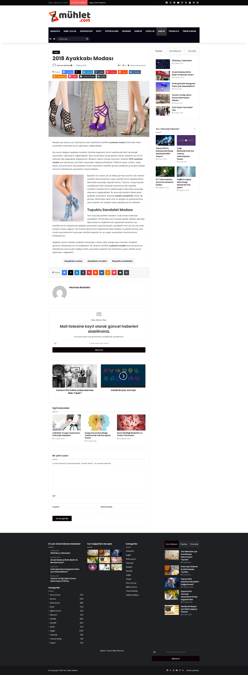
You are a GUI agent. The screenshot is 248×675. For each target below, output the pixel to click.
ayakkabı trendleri (98, 261)
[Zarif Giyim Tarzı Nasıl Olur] (163, 111)
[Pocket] (114, 272)
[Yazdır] (126, 272)
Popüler (158, 51)
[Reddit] (95, 272)
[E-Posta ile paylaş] (120, 272)
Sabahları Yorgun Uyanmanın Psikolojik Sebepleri (66, 434)
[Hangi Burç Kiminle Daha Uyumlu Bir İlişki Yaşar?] (92, 567)
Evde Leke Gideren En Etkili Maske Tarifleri (189, 569)
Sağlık (161, 31)
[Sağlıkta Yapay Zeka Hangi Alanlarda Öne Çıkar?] (186, 171)
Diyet (99, 31)
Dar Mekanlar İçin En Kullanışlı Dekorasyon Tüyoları (189, 555)
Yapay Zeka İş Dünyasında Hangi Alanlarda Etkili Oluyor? (164, 152)
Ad (54, 496)
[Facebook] (64, 272)
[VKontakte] (101, 272)
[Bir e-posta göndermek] (71, 65)
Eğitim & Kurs (111, 31)
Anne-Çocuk (70, 31)
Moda (52, 627)
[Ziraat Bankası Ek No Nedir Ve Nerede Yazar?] (163, 75)
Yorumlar (192, 51)
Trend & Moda (189, 31)
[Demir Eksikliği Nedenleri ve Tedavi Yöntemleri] (131, 422)
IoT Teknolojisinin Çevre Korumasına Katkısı (164, 182)
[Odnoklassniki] (107, 272)
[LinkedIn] (76, 272)
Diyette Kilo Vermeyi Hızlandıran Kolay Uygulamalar (189, 595)
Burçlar (53, 599)
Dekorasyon (86, 31)
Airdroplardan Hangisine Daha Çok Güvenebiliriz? (183, 85)
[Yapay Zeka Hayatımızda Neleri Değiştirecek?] (116, 553)
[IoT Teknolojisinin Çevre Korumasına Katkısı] (165, 171)
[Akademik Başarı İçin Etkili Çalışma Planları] (104, 560)
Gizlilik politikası (132, 595)
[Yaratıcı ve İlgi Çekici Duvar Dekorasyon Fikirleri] (163, 98)
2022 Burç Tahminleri (182, 60)
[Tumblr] (83, 272)
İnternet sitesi (106, 507)
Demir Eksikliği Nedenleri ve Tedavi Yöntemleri (129, 434)
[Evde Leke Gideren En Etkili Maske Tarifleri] (104, 553)
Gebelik (138, 31)
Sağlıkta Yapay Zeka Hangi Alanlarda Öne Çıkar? (184, 183)
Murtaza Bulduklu (63, 65)
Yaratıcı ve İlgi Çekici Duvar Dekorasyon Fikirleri (181, 98)
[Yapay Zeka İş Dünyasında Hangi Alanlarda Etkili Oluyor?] (165, 140)
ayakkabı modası (74, 261)
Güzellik (150, 31)
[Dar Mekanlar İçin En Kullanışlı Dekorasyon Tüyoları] (92, 553)
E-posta (56, 507)
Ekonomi (126, 31)
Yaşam (203, 31)
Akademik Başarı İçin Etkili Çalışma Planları (189, 609)
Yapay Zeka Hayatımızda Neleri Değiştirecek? (107, 3)
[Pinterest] (89, 272)
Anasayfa (55, 31)
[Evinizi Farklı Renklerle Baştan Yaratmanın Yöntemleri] (116, 567)
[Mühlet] (69, 16)
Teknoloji (174, 31)
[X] (70, 272)
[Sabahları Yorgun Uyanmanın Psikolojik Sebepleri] (66, 422)
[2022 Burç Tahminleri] (163, 64)
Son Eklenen (175, 51)
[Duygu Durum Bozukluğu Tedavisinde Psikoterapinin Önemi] (99, 422)
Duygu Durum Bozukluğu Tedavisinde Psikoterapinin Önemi (98, 435)
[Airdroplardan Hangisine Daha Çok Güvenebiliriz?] (163, 87)
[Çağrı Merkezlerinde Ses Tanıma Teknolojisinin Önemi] (186, 140)
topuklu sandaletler (123, 261)
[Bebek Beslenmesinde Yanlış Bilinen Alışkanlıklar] (116, 560)
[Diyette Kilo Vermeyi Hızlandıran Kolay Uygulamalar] (92, 560)
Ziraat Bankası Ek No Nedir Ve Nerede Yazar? (183, 73)
